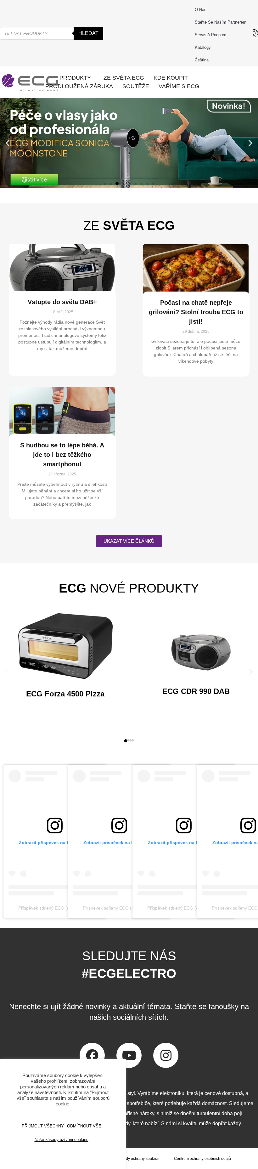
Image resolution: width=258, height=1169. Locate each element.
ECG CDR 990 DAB (196, 691)
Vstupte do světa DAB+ (62, 301)
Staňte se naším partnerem (220, 22)
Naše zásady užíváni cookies (61, 1139)
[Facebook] (92, 1055)
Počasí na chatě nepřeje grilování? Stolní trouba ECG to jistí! (196, 312)
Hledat (88, 33)
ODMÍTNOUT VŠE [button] (84, 1126)
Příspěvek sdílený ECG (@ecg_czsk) (55, 908)
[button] (7, 143)
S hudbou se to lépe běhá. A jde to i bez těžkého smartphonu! (62, 455)
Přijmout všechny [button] (43, 1126)
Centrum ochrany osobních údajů (202, 1158)
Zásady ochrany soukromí (139, 1158)
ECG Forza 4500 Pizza (65, 693)
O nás (200, 9)
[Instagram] (165, 1055)
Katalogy (203, 47)
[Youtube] (129, 1055)
